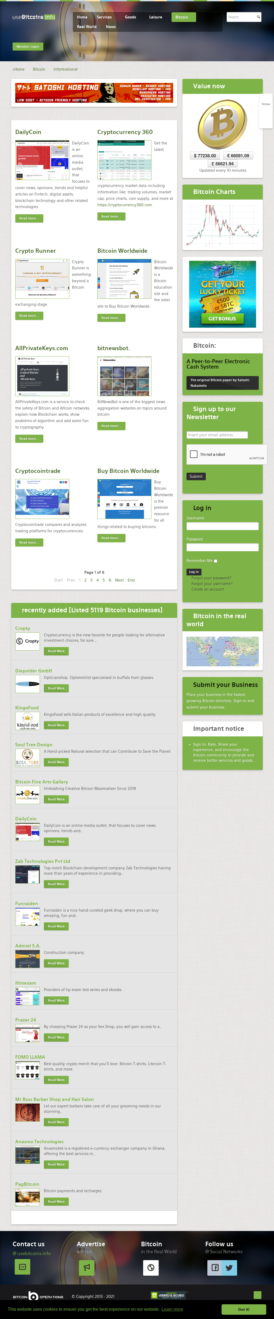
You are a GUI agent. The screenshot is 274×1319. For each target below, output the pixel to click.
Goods (130, 17)
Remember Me (200, 561)
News (111, 27)
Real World (87, 27)
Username (195, 518)
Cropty (22, 628)
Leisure (155, 17)
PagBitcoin (27, 1184)
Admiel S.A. (28, 946)
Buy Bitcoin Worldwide (128, 471)
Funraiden (26, 903)
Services (104, 17)
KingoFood (27, 707)
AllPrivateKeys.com (41, 348)
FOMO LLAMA (30, 1057)
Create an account (207, 589)
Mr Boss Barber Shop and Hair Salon (54, 1099)
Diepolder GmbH (33, 671)
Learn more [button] (172, 1309)
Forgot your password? (211, 578)
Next (119, 580)
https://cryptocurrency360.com (124, 205)
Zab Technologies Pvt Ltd (42, 861)
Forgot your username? (212, 584)
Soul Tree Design (33, 744)
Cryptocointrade (37, 471)
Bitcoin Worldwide (122, 250)
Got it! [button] (244, 1309)
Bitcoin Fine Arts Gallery (41, 782)
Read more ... (29, 218)
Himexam (25, 983)
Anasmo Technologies (39, 1141)
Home (82, 17)
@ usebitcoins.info (32, 1253)
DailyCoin (28, 132)
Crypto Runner (35, 250)
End (131, 580)
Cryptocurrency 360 (125, 132)
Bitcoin (182, 17)
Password (195, 539)
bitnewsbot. (113, 348)
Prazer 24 (25, 1020)
